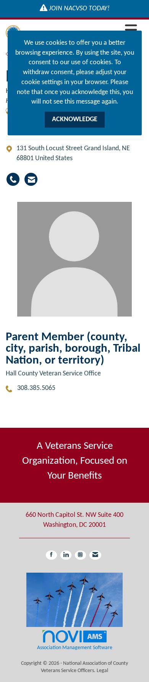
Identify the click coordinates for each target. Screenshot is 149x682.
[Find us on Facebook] (51, 555)
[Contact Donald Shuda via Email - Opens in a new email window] (31, 179)
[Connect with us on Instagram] (80, 555)
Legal (102, 670)
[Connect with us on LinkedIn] (65, 555)
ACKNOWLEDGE (74, 119)
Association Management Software (74, 648)
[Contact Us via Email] (95, 555)
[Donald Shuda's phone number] (13, 179)
